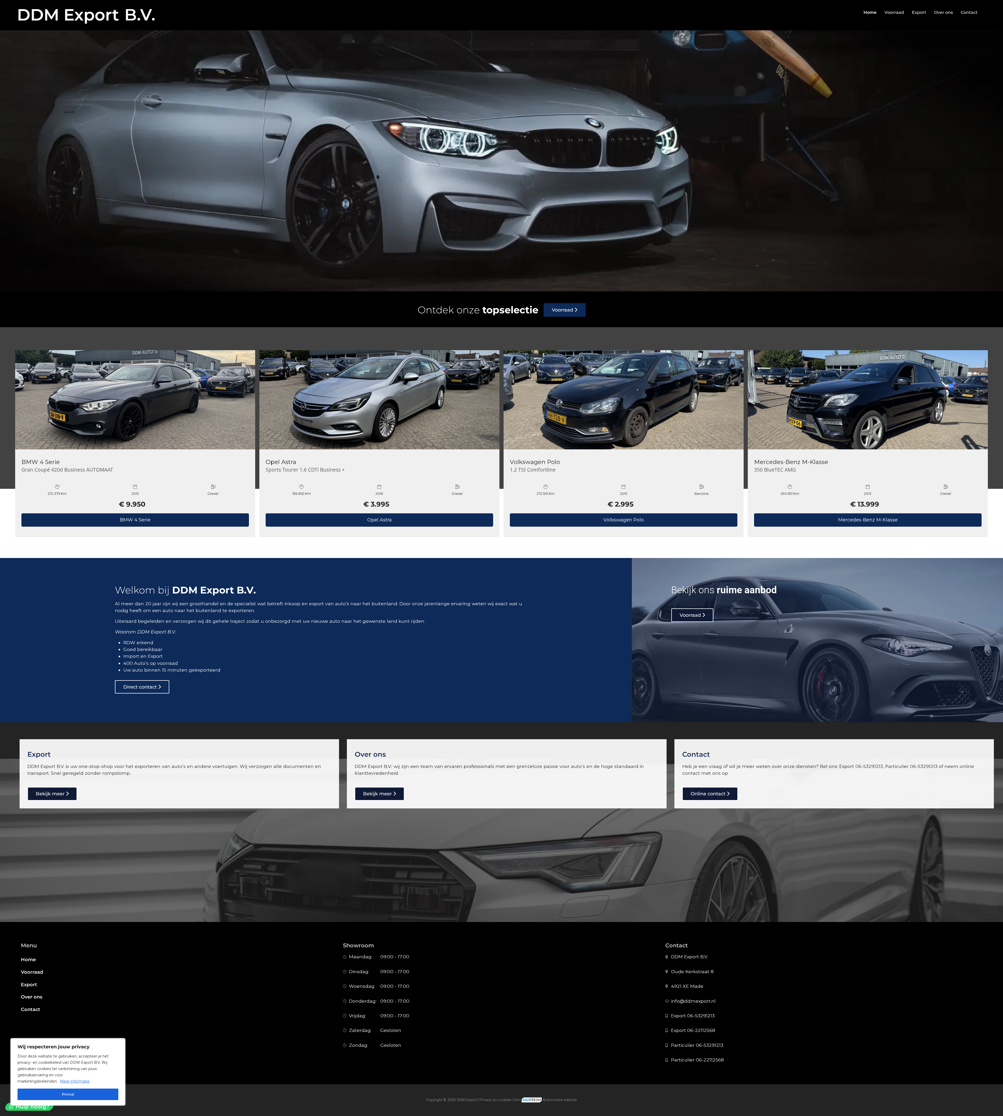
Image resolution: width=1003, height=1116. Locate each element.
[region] (67, 1072)
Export (919, 12)
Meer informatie (75, 1081)
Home (870, 12)
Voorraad (894, 12)
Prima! (68, 1094)
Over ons (943, 12)
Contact (969, 12)
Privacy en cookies (495, 1100)
